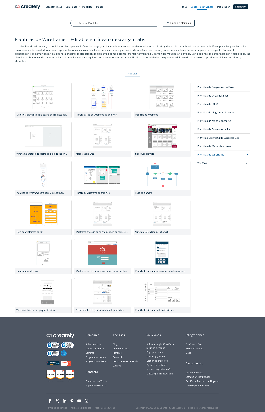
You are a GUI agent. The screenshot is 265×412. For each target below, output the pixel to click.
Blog (115, 344)
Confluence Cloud (194, 344)
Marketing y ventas (155, 356)
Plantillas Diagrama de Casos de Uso (218, 137)
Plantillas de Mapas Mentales (214, 146)
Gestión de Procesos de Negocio (202, 381)
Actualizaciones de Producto (127, 361)
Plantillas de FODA (207, 104)
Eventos (117, 365)
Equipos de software (156, 365)
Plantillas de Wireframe (210, 154)
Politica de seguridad (104, 407)
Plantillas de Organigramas (213, 95)
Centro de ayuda (121, 348)
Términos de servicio (56, 407)
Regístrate (240, 6)
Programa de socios (96, 357)
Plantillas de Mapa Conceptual (214, 121)
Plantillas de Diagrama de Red (214, 129)
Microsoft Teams (194, 348)
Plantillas (87, 6)
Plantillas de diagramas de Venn (215, 112)
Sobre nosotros (93, 344)
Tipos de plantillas (180, 23)
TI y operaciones (154, 352)
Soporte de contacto (96, 385)
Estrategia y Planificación (198, 376)
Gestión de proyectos (157, 360)
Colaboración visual (195, 372)
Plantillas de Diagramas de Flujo (215, 87)
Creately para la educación (159, 373)
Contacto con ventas (202, 6)
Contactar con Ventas (96, 381)
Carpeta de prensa (95, 348)
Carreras (90, 352)
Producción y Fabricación (158, 369)
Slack (188, 352)
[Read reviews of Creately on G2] (66, 363)
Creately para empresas (197, 385)
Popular (132, 73)
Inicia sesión (223, 6)
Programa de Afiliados (97, 361)
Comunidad (118, 357)
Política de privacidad (80, 407)
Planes (99, 6)
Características (54, 6)
